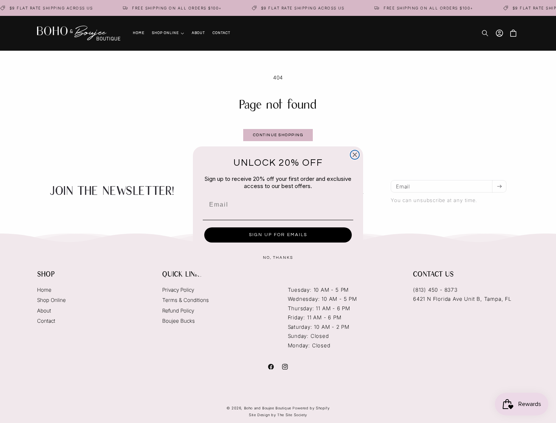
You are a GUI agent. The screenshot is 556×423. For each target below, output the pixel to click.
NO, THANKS (278, 258)
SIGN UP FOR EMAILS (278, 234)
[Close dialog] (354, 154)
